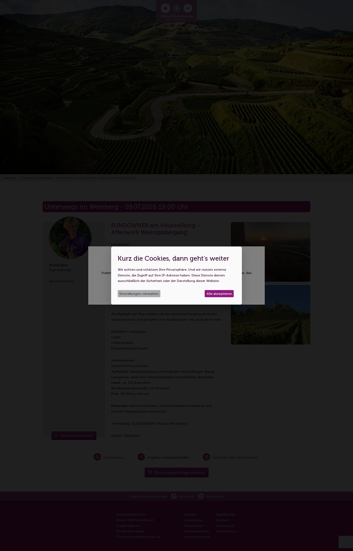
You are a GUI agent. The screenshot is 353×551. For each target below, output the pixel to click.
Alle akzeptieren (219, 294)
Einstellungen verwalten (139, 294)
